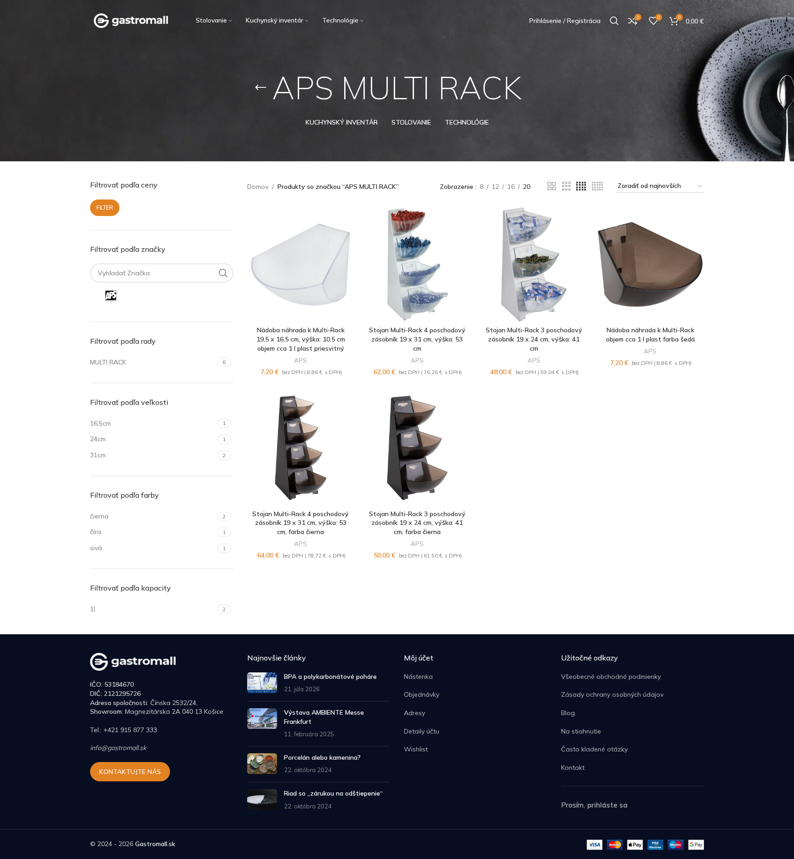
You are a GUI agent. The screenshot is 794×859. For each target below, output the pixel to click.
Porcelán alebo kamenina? (322, 757)
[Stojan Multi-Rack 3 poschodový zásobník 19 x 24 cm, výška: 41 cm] (534, 264)
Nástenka (418, 676)
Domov (257, 186)
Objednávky (421, 694)
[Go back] (260, 88)
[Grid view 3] (566, 186)
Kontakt (572, 767)
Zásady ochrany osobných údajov (612, 694)
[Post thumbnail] (262, 683)
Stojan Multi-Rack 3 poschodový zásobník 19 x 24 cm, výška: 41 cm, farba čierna (417, 523)
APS (300, 360)
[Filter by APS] (124, 296)
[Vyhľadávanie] (614, 20)
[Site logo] (131, 20)
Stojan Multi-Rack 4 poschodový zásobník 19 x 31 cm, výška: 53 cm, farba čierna (300, 523)
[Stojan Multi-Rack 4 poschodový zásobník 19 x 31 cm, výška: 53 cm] (417, 264)
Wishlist (416, 749)
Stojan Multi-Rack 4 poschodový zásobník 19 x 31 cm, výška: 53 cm (417, 339)
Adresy (414, 713)
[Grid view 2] (551, 186)
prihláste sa (607, 805)
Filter (104, 207)
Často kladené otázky (594, 749)
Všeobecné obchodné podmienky (611, 676)
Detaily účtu (421, 731)
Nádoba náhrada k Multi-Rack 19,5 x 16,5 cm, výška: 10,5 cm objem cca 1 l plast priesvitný (300, 339)
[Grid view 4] (581, 186)
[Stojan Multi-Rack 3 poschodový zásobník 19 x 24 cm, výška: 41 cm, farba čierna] (417, 448)
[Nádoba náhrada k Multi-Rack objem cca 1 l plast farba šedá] (650, 264)
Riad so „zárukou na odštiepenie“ (333, 793)
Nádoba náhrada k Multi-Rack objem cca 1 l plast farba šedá (650, 334)
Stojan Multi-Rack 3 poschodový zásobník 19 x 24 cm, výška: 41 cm (534, 339)
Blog (568, 713)
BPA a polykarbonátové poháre (330, 676)
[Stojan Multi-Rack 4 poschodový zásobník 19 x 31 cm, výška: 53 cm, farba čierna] (301, 448)
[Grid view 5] (597, 186)
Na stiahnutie (581, 731)
